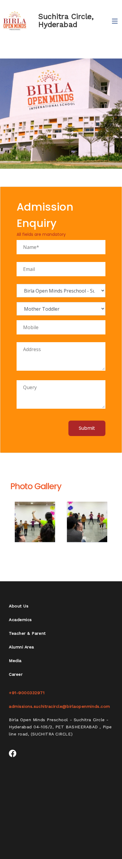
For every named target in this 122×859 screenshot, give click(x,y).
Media (15, 660)
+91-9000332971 (27, 692)
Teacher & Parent (27, 633)
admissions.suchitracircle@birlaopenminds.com (59, 706)
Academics (20, 619)
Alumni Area (21, 647)
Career (16, 674)
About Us (18, 606)
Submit (87, 428)
